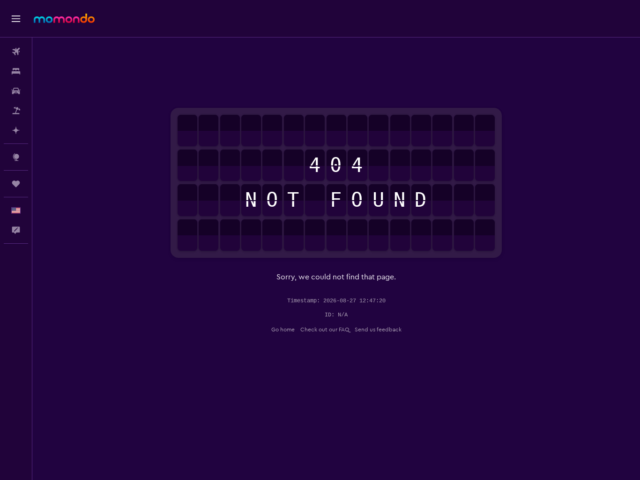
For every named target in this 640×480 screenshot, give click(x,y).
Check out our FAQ (324, 329)
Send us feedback (378, 329)
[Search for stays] (16, 71)
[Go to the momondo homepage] (64, 18)
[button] (16, 18)
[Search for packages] (16, 110)
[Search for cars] (16, 91)
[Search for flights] (16, 51)
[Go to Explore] (16, 157)
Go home (283, 329)
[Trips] (16, 183)
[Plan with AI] (16, 130)
